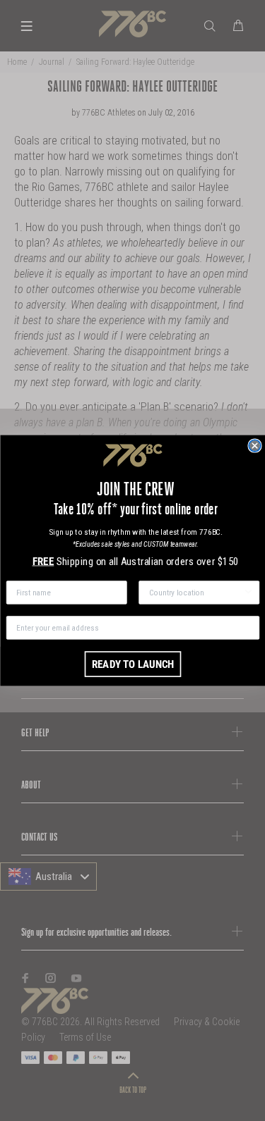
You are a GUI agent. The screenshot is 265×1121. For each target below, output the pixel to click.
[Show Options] (248, 592)
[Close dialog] (255, 446)
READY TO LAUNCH (132, 663)
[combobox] (195, 592)
